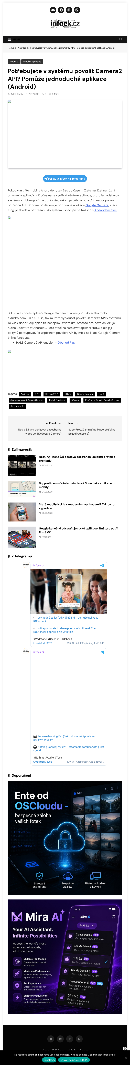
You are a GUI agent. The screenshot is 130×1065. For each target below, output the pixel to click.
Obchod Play (66, 343)
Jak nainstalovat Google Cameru (26, 400)
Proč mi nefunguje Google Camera (102, 400)
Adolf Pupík (17, 94)
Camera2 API (51, 394)
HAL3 (101, 394)
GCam (67, 394)
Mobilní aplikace (32, 61)
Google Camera (85, 394)
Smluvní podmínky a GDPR (74, 1060)
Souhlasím (49, 1060)
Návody (75, 400)
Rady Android (17, 406)
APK (37, 394)
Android (14, 61)
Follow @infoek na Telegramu (66, 178)
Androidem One (105, 210)
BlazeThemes (81, 1050)
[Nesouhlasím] (125, 1057)
